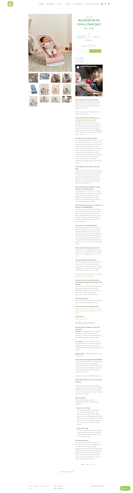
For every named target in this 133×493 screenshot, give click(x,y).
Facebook (59, 486)
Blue (89, 37)
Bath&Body (50, 4)
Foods (41, 4)
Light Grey (96, 37)
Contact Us (36, 486)
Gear (59, 4)
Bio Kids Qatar (100, 486)
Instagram (59, 488)
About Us (47, 486)
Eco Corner (77, 4)
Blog (30, 488)
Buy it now (95, 51)
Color (89, 33)
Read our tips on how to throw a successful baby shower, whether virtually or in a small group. (88, 310)
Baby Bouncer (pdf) (81, 318)
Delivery (42, 486)
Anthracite (89, 40)
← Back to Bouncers (66, 471)
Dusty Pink (81, 37)
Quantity (84, 46)
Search (30, 486)
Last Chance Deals (92, 4)
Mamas (68, 4)
